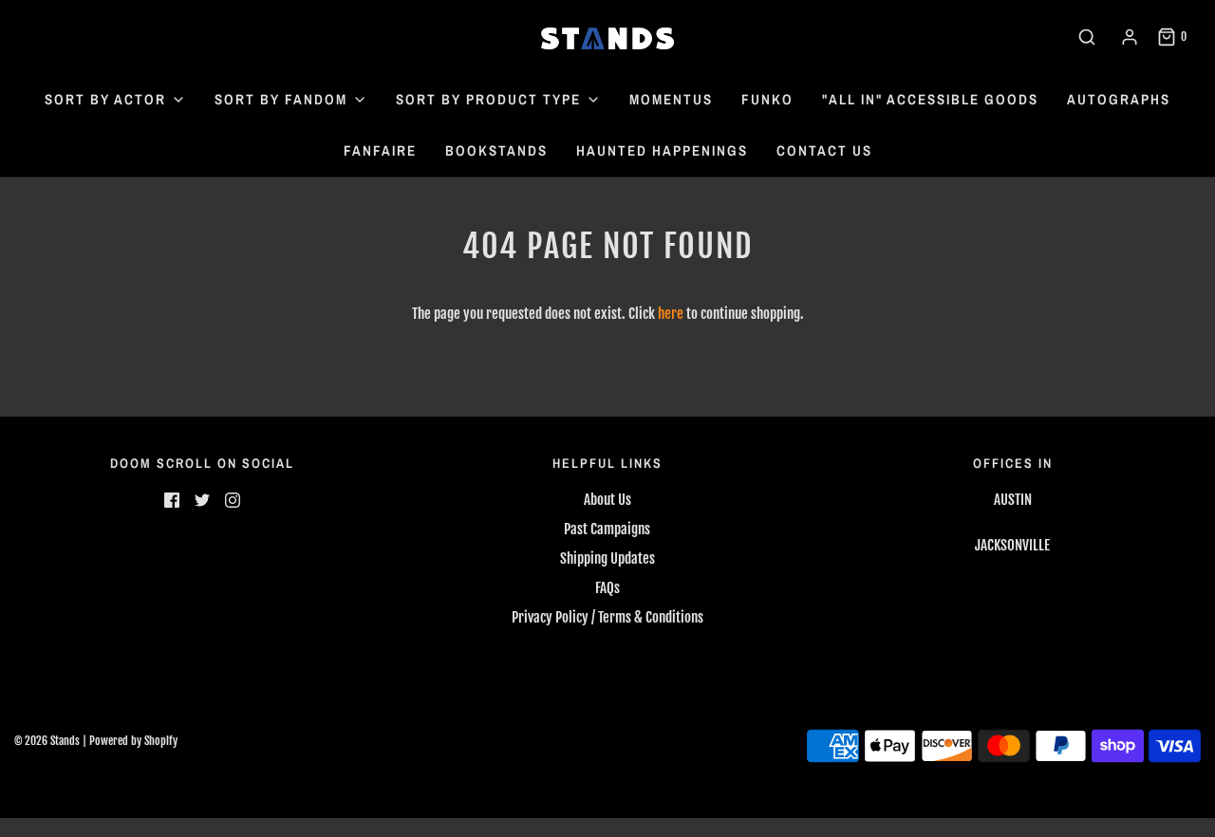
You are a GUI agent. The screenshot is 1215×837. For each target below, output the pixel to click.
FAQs (607, 588)
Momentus (671, 99)
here (670, 314)
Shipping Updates (607, 558)
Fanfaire (380, 150)
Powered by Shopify (133, 741)
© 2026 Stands (47, 741)
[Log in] (1129, 37)
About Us (607, 500)
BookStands (496, 150)
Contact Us (824, 150)
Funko (767, 99)
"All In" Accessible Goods (930, 99)
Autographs (1118, 99)
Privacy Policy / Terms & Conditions (607, 617)
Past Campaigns (607, 529)
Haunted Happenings (662, 150)
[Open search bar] (1087, 37)
